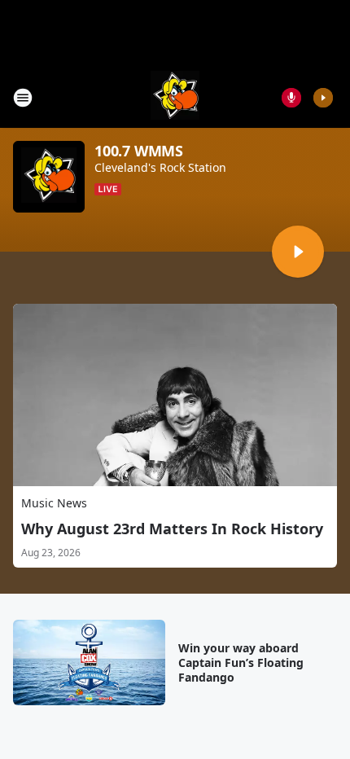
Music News (54, 503)
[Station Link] (175, 97)
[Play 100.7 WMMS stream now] (49, 176)
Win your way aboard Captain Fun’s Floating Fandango (241, 663)
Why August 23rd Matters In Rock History (172, 528)
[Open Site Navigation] (23, 97)
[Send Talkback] (291, 97)
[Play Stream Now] (323, 97)
